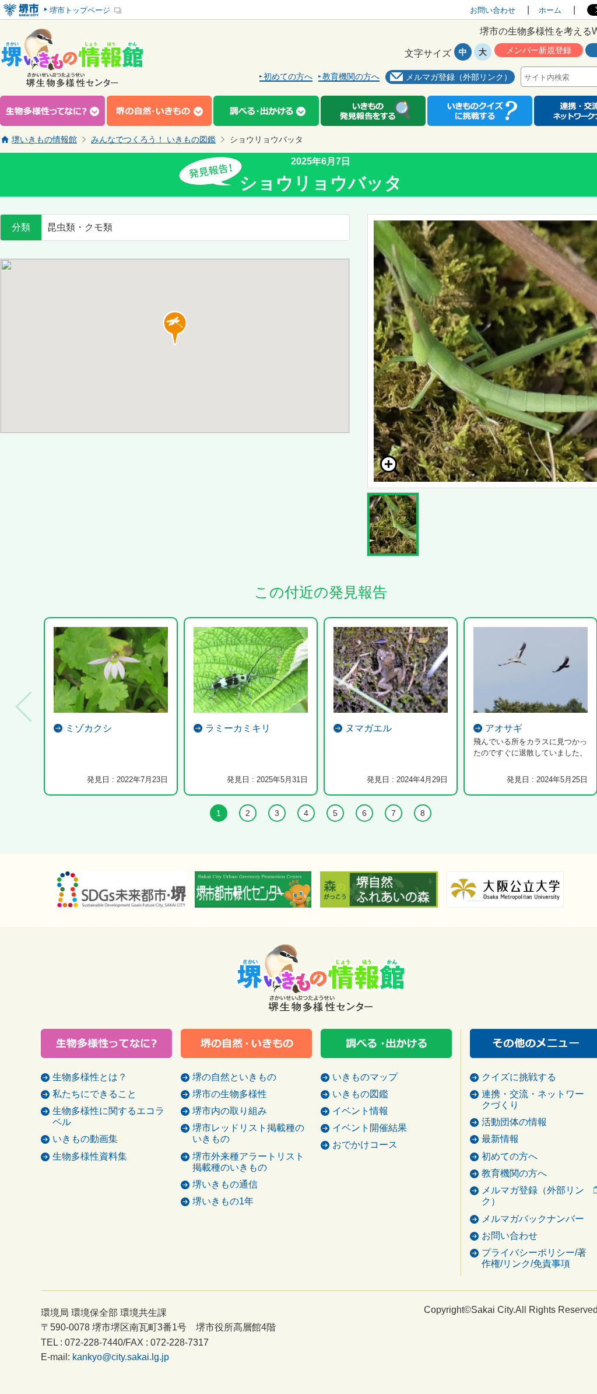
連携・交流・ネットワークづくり (533, 1099)
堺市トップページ (80, 10)
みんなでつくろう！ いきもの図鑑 (153, 139)
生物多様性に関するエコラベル (108, 1116)
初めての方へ (288, 76)
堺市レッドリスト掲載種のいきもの (248, 1133)
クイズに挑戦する (519, 1077)
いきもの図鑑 (360, 1094)
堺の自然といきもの (234, 1077)
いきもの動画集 (85, 1139)
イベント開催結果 (369, 1128)
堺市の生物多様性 (229, 1094)
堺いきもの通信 (225, 1184)
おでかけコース (365, 1145)
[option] (111, 706)
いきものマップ (365, 1077)
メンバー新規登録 (538, 50)
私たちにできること (94, 1094)
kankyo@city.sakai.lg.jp (120, 1357)
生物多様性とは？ (89, 1077)
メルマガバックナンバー (533, 1219)
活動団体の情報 (514, 1122)
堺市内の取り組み (229, 1111)
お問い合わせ (492, 10)
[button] (175, 328)
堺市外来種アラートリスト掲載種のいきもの (248, 1161)
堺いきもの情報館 (44, 139)
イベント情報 (360, 1111)
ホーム (550, 10)
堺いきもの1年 (223, 1201)
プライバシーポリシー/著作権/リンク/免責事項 (534, 1258)
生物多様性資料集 (89, 1156)
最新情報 (500, 1139)
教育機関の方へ (351, 76)
